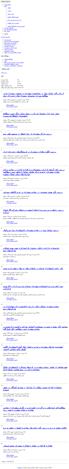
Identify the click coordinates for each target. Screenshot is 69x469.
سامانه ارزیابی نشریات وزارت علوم (14, 62)
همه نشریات (7, 39)
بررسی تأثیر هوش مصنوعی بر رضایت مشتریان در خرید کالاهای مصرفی (33, 192)
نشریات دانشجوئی (9, 51)
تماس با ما (7, 31)
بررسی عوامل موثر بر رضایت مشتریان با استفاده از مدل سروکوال (31, 230)
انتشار (9, 7)
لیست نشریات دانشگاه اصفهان (16, 26)
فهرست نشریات (8, 28)
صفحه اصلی (7, 4)
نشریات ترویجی (8, 49)
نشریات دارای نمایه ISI (10, 43)
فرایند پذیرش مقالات (13, 23)
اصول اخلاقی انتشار (12, 17)
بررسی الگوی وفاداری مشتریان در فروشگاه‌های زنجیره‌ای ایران (29, 152)
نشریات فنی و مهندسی (10, 47)
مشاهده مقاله (10, 105)
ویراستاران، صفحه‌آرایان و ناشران (13, 65)
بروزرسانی (4, 72)
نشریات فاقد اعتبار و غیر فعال (12, 52)
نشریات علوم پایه (9, 46)
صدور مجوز (10, 14)
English (6, 34)
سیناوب (19, 467)
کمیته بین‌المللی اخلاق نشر (11, 64)
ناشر (5, 6)
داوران (9, 11)
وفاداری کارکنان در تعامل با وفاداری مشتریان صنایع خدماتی (27, 446)
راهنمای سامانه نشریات (10, 29)
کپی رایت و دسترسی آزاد (14, 20)
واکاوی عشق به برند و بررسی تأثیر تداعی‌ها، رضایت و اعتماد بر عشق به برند (35, 428)
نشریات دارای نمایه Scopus (11, 41)
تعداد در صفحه (6, 461)
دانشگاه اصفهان (8, 59)
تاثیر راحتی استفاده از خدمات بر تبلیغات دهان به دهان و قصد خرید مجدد (33, 268)
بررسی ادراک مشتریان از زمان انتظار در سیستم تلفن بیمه (27, 134)
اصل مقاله (12, 106)
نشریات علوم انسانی (9, 44)
